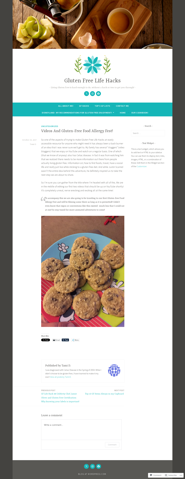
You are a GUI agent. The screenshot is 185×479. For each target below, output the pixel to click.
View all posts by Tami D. (60, 376)
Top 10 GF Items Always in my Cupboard (104, 392)
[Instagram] (92, 93)
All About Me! (65, 106)
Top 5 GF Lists (102, 106)
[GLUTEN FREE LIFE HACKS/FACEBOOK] (98, 466)
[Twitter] (86, 93)
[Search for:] (148, 133)
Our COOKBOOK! (139, 112)
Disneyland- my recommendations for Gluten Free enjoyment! (77, 112)
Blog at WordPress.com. (92, 474)
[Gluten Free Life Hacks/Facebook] (98, 93)
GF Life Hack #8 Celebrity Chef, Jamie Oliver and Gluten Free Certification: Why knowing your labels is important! (60, 396)
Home (123, 112)
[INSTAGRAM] (92, 466)
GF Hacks (84, 106)
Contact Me (122, 106)
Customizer (142, 166)
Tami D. (33, 144)
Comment (112, 444)
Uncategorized (49, 126)
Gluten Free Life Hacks (92, 81)
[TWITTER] (86, 466)
